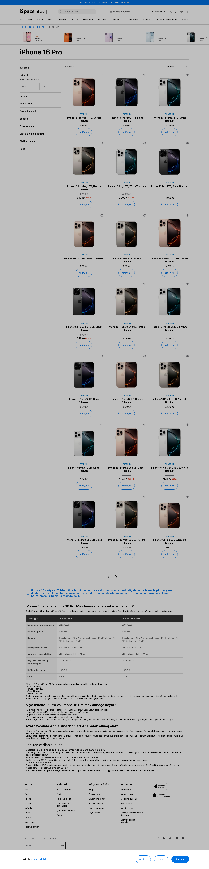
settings (143, 859)
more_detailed (41, 859)
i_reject (161, 859)
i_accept (180, 859)
